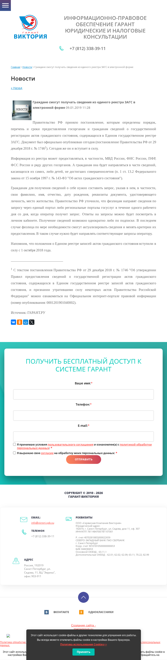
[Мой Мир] (25, 322)
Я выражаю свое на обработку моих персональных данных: (67, 453)
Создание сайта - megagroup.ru (83, 627)
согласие (47, 453)
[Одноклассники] (19, 322)
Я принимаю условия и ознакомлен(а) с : (84, 446)
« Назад (16, 88)
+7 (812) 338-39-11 (88, 48)
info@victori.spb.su (42, 523)
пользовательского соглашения (70, 444)
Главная (15, 67)
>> (83, 644)
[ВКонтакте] (13, 322)
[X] (31, 322)
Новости (27, 67)
